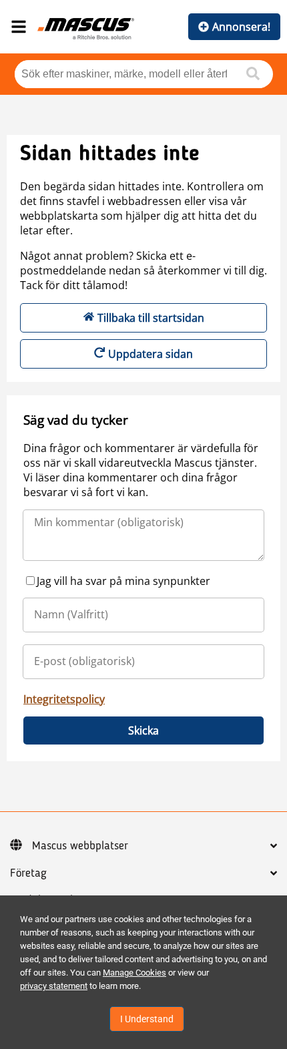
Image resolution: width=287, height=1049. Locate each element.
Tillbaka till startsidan (150, 317)
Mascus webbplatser (80, 846)
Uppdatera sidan (150, 354)
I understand (147, 1019)
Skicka (143, 730)
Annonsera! (241, 26)
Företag (28, 873)
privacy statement (53, 986)
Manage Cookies (134, 973)
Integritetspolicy (64, 699)
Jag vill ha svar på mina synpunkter (123, 581)
